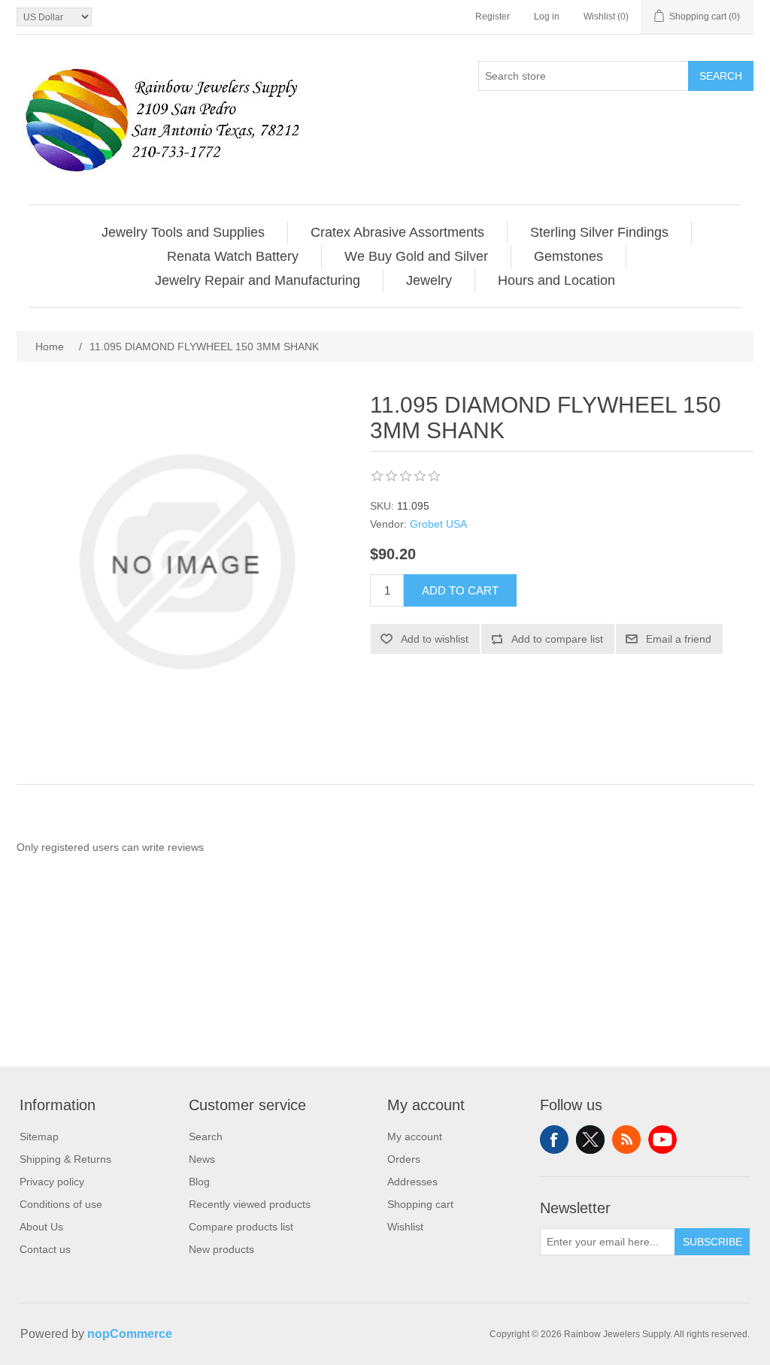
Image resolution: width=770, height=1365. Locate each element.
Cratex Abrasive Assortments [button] (397, 232)
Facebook (554, 1139)
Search (720, 76)
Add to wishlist (434, 639)
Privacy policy (52, 1182)
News (202, 1159)
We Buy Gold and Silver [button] (416, 256)
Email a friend (678, 639)
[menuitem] (183, 232)
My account (414, 1136)
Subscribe (712, 1242)
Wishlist (405, 1227)
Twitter (590, 1139)
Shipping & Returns (65, 1159)
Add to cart (460, 590)
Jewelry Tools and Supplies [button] (183, 232)
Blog (199, 1182)
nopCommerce (129, 1333)
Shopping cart (420, 1204)
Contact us (45, 1249)
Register (492, 16)
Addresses (412, 1182)
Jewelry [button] (429, 280)
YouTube (662, 1139)
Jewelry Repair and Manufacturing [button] (257, 280)
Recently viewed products (250, 1204)
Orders (403, 1159)
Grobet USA (438, 524)
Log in (546, 16)
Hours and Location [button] (556, 280)
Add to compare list (557, 639)
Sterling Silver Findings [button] (599, 232)
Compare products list (241, 1227)
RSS (626, 1139)
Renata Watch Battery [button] (233, 256)
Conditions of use (61, 1204)
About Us (41, 1227)
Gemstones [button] (568, 256)
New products (221, 1249)
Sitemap (39, 1136)
